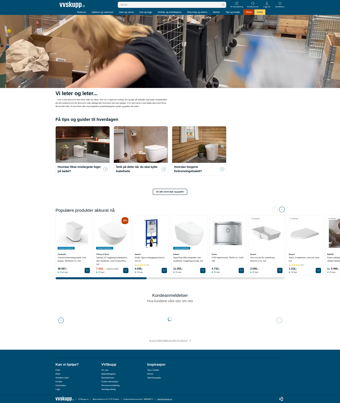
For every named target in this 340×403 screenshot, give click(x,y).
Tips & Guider (153, 370)
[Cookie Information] (281, 399)
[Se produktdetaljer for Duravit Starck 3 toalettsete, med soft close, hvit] (305, 233)
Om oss (104, 370)
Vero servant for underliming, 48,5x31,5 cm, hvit (262, 259)
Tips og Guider (233, 12)
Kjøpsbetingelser (108, 374)
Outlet (260, 12)
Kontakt (59, 381)
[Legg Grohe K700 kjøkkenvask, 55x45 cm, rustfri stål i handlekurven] (241, 270)
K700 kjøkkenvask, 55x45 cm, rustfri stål (228, 259)
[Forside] (72, 5)
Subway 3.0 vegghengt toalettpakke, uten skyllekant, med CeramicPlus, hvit (112, 260)
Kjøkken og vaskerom (102, 12)
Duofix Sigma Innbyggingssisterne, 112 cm (150, 259)
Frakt (58, 370)
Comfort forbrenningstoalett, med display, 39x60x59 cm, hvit (72, 259)
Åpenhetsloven (107, 378)
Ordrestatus (61, 385)
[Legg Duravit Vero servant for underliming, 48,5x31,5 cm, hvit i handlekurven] (279, 270)
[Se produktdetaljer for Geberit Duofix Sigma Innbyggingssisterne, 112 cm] (151, 233)
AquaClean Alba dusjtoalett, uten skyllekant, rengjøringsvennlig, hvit (188, 259)
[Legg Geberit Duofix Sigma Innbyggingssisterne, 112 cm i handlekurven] (164, 270)
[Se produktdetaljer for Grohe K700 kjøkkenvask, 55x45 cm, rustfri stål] (228, 233)
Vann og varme (126, 12)
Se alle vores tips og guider (170, 192)
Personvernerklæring (110, 385)
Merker (216, 12)
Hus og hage (145, 12)
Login (58, 389)
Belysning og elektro (197, 12)
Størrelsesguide (154, 378)
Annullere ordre (62, 378)
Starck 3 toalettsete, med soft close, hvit (304, 259)
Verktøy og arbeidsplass (170, 12)
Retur (58, 374)
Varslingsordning (108, 389)
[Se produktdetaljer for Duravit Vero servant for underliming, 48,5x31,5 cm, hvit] (266, 233)
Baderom (81, 12)
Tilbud (248, 12)
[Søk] (223, 4)
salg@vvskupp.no (164, 399)
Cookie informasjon (109, 381)
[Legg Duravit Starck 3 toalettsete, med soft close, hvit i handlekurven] (318, 270)
